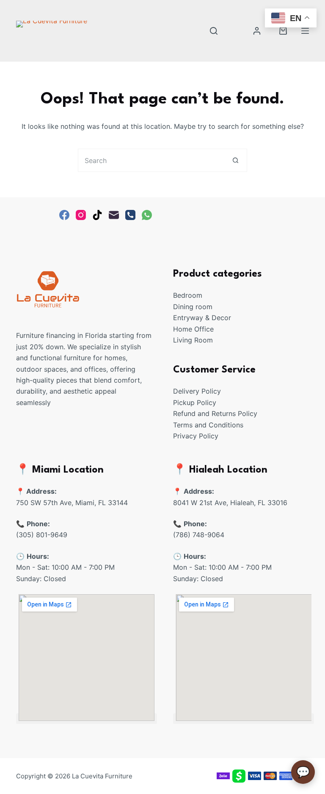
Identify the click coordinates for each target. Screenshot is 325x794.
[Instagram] (81, 215)
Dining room (192, 306)
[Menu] (305, 31)
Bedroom (187, 295)
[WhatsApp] (147, 215)
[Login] (257, 31)
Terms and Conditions (208, 425)
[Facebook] (64, 215)
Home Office (193, 329)
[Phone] (130, 215)
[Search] (214, 31)
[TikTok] (97, 215)
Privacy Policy (195, 436)
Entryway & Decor (202, 317)
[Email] (114, 215)
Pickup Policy (194, 402)
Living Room (193, 340)
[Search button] (235, 160)
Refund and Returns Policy (215, 413)
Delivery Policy (197, 391)
